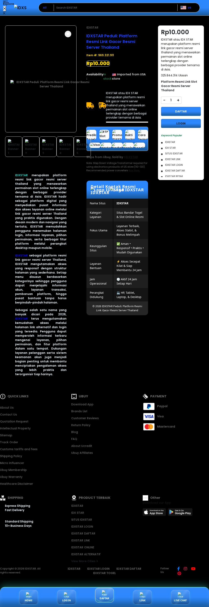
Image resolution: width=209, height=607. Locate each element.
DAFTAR (181, 111)
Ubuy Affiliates (82, 453)
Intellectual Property (15, 428)
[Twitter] (201, 569)
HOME (28, 600)
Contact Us (8, 414)
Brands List (79, 411)
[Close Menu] (4, 8)
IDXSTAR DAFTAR (83, 533)
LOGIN (181, 123)
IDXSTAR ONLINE (82, 547)
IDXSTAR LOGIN (82, 527)
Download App (82, 404)
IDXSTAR (21, 175)
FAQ (74, 439)
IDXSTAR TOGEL (104, 573)
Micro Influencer (12, 463)
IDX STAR (77, 513)
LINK (142, 600)
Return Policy (80, 425)
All (45, 7)
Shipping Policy (11, 456)
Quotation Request (14, 421)
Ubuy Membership (13, 470)
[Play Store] (180, 513)
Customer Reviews (85, 418)
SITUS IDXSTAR (81, 520)
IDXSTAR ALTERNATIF (86, 554)
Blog (74, 432)
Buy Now (134, 170)
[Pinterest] (179, 574)
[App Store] (155, 513)
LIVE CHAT (180, 600)
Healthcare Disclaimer (16, 484)
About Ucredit (81, 446)
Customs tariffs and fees (19, 449)
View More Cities (83, 561)
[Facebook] (178, 569)
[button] (68, 34)
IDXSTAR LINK (80, 540)
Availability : (94, 76)
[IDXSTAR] (20, 7)
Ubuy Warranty (11, 477)
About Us (7, 408)
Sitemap (6, 435)
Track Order (9, 442)
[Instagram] (185, 569)
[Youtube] (193, 569)
